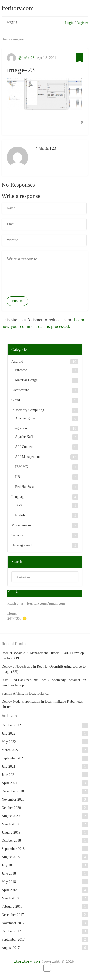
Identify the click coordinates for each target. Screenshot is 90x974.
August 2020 (11, 816)
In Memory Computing (28, 410)
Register (82, 23)
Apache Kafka (25, 437)
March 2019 (10, 824)
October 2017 (11, 931)
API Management (27, 457)
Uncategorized (22, 545)
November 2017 (13, 923)
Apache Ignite (25, 418)
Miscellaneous (21, 525)
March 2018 (10, 898)
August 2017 (11, 948)
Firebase (21, 370)
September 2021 (13, 758)
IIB (17, 477)
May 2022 (9, 742)
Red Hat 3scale (25, 487)
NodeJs (20, 515)
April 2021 (9, 783)
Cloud (16, 400)
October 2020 (11, 808)
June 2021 (9, 775)
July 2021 (9, 766)
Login (69, 23)
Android (17, 361)
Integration (19, 428)
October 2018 (11, 840)
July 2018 (9, 865)
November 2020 (13, 799)
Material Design (26, 380)
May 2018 (9, 882)
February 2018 (12, 906)
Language (18, 497)
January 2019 (11, 832)
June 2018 (9, 873)
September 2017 (13, 939)
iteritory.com (18, 8)
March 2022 (10, 750)
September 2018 (13, 849)
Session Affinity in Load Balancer (26, 693)
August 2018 (11, 857)
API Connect (24, 447)
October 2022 (11, 725)
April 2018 (9, 890)
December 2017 (13, 915)
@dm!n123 (26, 58)
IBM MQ (21, 467)
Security (17, 535)
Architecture (20, 390)
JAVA (19, 505)
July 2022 (9, 733)
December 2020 (13, 791)
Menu (12, 23)
